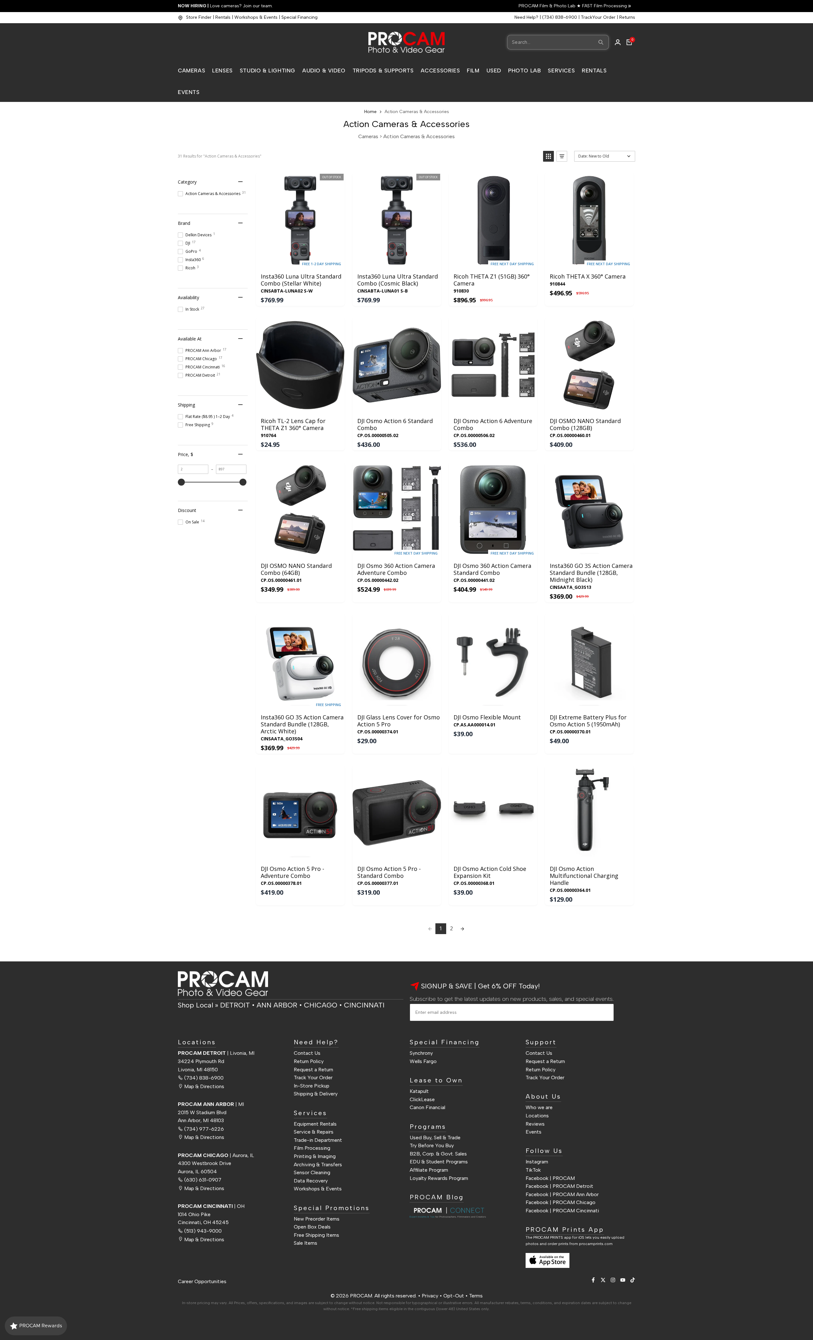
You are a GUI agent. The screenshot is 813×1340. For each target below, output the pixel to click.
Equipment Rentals (315, 1124)
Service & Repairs (313, 1131)
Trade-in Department (318, 1140)
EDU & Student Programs (439, 1162)
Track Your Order (313, 1077)
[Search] (601, 42)
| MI (211, 1104)
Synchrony (421, 1053)
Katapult (419, 1091)
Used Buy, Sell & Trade (435, 1137)
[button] (548, 156)
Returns (627, 17)
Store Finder (199, 17)
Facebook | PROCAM (550, 1178)
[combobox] (558, 42)
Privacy (430, 1296)
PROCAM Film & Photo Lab (548, 6)
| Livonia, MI (216, 1053)
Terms (476, 1296)
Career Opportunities (202, 1281)
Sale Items (305, 1243)
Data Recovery (311, 1180)
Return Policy (309, 1061)
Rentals (223, 17)
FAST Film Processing (604, 6)
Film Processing (312, 1148)
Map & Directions (204, 1086)
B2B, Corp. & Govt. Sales (438, 1153)
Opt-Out (453, 1296)
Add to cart (492, 261)
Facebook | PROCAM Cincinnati (562, 1210)
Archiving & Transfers (318, 1164)
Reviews (535, 1124)
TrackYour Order (598, 17)
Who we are (539, 1107)
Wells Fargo (423, 1061)
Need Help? (526, 17)
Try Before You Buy (432, 1145)
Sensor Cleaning (312, 1172)
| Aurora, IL (216, 1155)
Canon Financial (427, 1107)
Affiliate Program (429, 1170)
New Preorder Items (316, 1218)
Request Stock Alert (300, 261)
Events (533, 1131)
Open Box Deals (312, 1226)
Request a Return (313, 1069)
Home (370, 111)
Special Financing (299, 17)
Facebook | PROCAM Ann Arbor (562, 1194)
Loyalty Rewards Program (439, 1178)
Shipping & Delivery (316, 1094)
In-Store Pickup (311, 1085)
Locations (537, 1115)
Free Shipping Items (316, 1235)
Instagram (537, 1162)
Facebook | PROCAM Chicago (560, 1202)
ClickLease (422, 1099)
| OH (211, 1206)
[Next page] (462, 928)
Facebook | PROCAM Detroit (559, 1186)
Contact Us (307, 1053)
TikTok (533, 1170)
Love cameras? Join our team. (225, 6)
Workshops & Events (256, 17)
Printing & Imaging (315, 1156)
